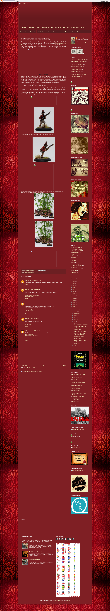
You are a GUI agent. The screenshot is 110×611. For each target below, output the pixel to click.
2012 (74, 304)
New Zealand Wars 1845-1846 (79, 74)
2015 (74, 298)
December (76, 308)
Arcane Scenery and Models (78, 374)
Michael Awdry (80, 38)
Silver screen (75, 264)
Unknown (27, 280)
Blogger (68, 600)
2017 (74, 295)
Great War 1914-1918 (77, 250)
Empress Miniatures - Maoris (29, 539)
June (75, 319)
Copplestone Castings (77, 377)
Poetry (73, 262)
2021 (74, 287)
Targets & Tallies (63, 31)
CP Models (74, 379)
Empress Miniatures (76, 381)
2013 (74, 302)
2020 (74, 289)
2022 (74, 285)
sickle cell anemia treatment (31, 336)
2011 (74, 306)
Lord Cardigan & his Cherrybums (81, 324)
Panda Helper (28, 324)
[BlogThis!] (40, 270)
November (76, 309)
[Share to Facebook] (43, 270)
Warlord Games (75, 401)
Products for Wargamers (77, 392)
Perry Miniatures (75, 390)
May (75, 321)
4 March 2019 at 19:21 (35, 289)
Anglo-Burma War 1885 (29, 272)
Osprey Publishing (76, 388)
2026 (74, 278)
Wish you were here (76, 268)
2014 (74, 300)
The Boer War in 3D (30, 31)
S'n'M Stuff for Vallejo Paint (78, 396)
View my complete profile (81, 42)
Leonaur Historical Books (77, 387)
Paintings (74, 260)
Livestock (74, 257)
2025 (74, 280)
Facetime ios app (29, 309)
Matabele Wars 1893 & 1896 (78, 73)
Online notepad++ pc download (32, 295)
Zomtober (74, 272)
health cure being (29, 334)
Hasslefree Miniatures (77, 385)
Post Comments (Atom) (32, 367)
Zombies (74, 270)
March (75, 345)
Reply (26, 284)
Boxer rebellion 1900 (76, 68)
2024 (74, 281)
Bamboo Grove (77, 343)
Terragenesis (75, 398)
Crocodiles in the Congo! (34, 544)
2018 (74, 293)
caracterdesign (57, 600)
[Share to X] (41, 270)
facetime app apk (29, 311)
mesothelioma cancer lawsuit (31, 335)
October (75, 311)
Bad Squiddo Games (76, 376)
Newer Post (24, 365)
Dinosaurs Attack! (52, 31)
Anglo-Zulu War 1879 (77, 66)
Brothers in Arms (77, 329)
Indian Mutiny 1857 (76, 71)
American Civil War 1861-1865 (79, 59)
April (75, 323)
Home (21, 31)
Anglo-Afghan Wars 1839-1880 (79, 61)
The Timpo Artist (75, 399)
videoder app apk (29, 293)
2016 (74, 297)
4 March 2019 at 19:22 (35, 330)
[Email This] (38, 270)
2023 (74, 283)
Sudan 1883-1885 (76, 76)
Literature (74, 255)
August (75, 315)
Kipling (73, 254)
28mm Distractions (76, 247)
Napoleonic (74, 259)
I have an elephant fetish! (34, 559)
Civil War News (41, 31)
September (76, 313)
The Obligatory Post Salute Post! (36, 551)
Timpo (73, 267)
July (75, 317)
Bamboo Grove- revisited (79, 336)
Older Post (63, 365)
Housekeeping (75, 252)
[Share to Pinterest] (44, 270)
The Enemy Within (77, 338)
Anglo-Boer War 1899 (77, 63)
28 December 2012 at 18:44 (36, 280)
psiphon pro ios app (29, 296)
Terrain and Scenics (76, 265)
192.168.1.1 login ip (29, 310)
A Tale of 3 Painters (76, 249)
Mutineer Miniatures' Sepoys (80, 331)
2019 (74, 291)
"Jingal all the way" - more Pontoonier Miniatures (79, 334)
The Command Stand (74, 31)
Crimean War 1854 (76, 69)
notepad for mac (28, 323)
